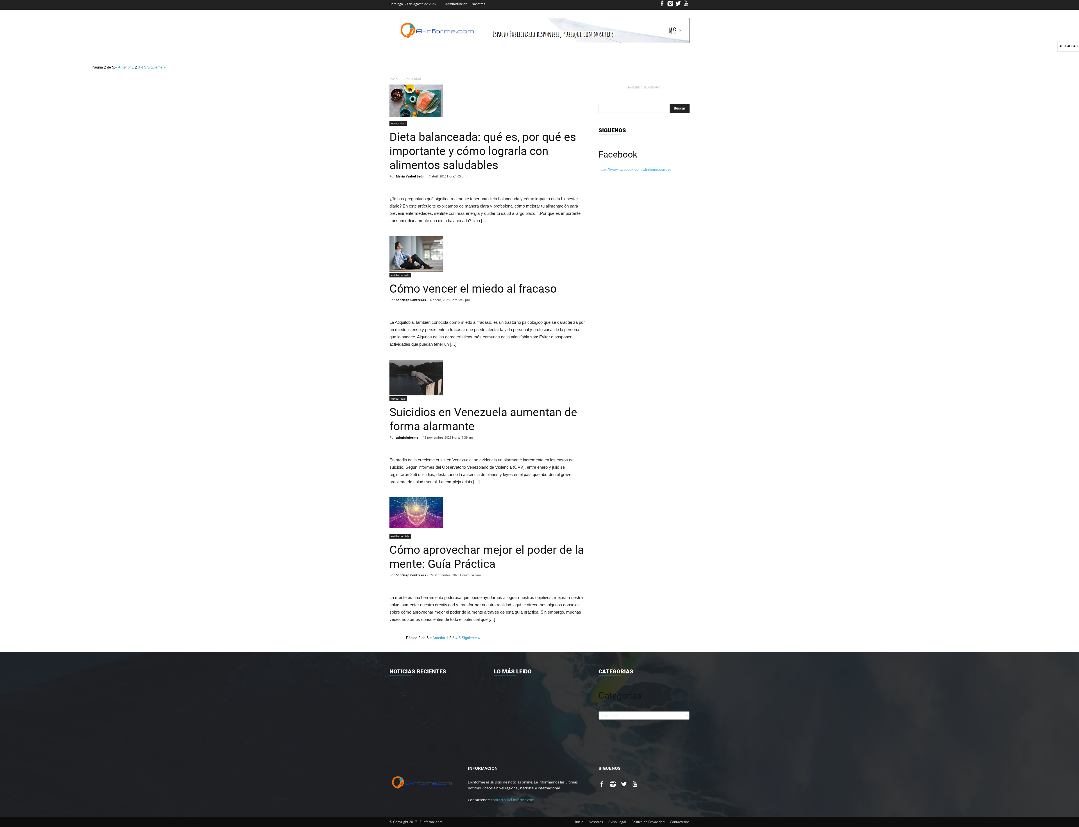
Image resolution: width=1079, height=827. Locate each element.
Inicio (393, 78)
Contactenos (680, 821)
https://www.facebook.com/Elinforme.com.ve (635, 169)
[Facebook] (662, 5)
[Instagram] (670, 5)
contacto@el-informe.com (512, 799)
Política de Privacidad (648, 821)
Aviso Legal (617, 821)
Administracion (456, 4)
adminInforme (407, 437)
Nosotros (478, 4)
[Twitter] (678, 5)
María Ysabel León (410, 176)
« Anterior (123, 67)
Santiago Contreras (411, 300)
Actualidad (412, 78)
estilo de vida (400, 275)
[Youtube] (686, 5)
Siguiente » (156, 67)
